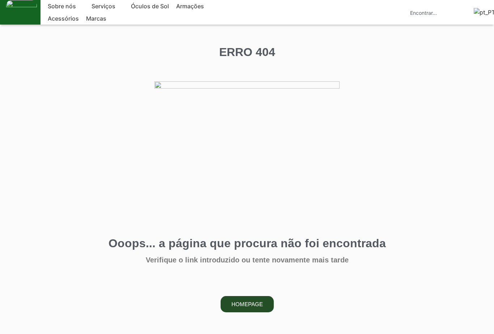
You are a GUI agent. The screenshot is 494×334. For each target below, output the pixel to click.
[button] (66, 6)
